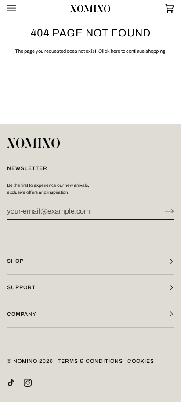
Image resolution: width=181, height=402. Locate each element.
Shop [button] (15, 261)
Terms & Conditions (90, 361)
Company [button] (21, 314)
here (115, 51)
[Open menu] (20, 8)
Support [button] (21, 287)
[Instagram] (28, 383)
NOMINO (25, 361)
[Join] (162, 211)
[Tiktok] (11, 383)
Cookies (140, 361)
